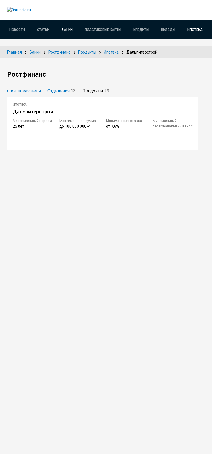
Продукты (87, 52)
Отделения (61, 91)
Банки (67, 30)
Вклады (168, 30)
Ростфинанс (59, 52)
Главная (14, 52)
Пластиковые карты (103, 30)
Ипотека (195, 30)
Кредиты (141, 30)
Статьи (43, 30)
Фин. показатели (24, 91)
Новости (17, 30)
